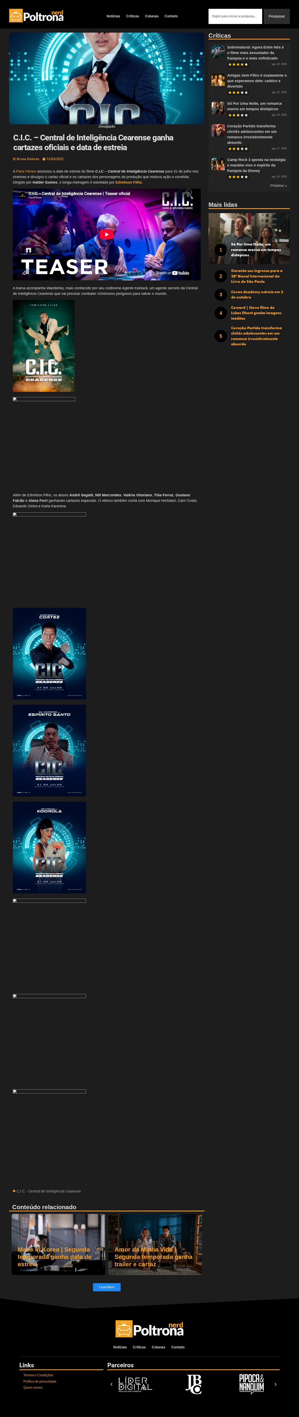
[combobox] (235, 16)
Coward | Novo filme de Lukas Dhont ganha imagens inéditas (256, 313)
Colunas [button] (151, 16)
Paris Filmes (26, 171)
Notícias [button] (113, 16)
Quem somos (33, 1387)
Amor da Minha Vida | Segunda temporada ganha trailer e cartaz (154, 1256)
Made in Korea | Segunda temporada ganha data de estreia (55, 1256)
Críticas (132, 16)
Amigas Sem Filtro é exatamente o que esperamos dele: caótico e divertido (257, 80)
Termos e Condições (38, 1375)
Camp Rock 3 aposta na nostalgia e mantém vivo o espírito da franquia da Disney (256, 165)
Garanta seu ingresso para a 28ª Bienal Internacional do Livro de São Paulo (257, 276)
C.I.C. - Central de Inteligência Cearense (49, 1191)
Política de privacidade (39, 1381)
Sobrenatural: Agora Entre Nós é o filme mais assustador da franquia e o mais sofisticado (255, 52)
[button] (107, 346)
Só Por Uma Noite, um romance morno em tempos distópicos (256, 250)
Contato (171, 16)
